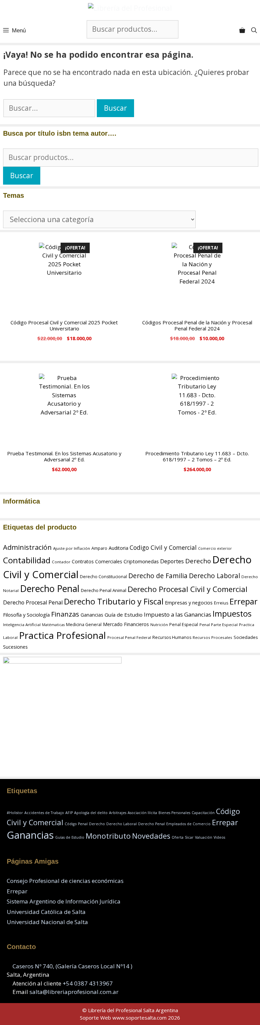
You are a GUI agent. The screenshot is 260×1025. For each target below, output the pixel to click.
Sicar (189, 837)
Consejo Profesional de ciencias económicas (65, 881)
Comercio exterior (215, 548)
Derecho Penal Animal (103, 590)
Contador (61, 561)
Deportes (172, 561)
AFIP (69, 812)
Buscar (21, 175)
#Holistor (15, 812)
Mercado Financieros (126, 624)
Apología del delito (91, 812)
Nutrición (159, 624)
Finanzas (65, 614)
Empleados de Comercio (188, 823)
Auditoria (118, 548)
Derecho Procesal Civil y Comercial (187, 589)
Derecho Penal (50, 589)
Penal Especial (183, 624)
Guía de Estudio (124, 614)
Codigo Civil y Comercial (163, 547)
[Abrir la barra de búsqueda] (254, 30)
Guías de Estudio (69, 837)
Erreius (221, 603)
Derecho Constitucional (103, 576)
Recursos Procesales (212, 637)
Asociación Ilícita (142, 812)
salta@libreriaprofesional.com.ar (73, 992)
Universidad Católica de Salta (46, 912)
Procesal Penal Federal (129, 637)
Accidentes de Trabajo (44, 812)
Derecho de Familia (158, 575)
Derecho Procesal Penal (33, 602)
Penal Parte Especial (218, 624)
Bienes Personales (174, 812)
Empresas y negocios (189, 602)
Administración (27, 547)
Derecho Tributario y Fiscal (114, 601)
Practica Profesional (62, 635)
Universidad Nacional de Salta (47, 922)
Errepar (244, 601)
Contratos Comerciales (97, 561)
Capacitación (203, 812)
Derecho (198, 561)
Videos (219, 837)
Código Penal (76, 823)
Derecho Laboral (214, 575)
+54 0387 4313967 (88, 983)
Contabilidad (26, 560)
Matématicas (53, 624)
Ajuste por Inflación (71, 548)
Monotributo (108, 836)
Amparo (99, 548)
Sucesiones (15, 647)
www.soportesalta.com (139, 1017)
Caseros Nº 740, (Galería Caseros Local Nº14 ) (72, 966)
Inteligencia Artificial (22, 624)
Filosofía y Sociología (26, 614)
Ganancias (92, 615)
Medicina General (84, 624)
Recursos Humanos (171, 637)
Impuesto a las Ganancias (177, 614)
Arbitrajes (117, 812)
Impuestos (232, 613)
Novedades (151, 836)
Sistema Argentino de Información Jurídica (64, 901)
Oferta (177, 837)
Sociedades (246, 637)
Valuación (203, 837)
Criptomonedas (141, 561)
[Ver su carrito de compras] (242, 30)
